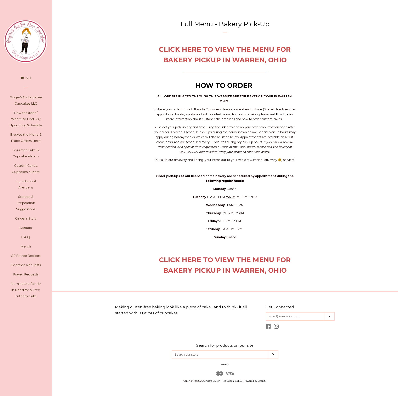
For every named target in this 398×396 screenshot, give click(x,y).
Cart (27, 78)
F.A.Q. (25, 237)
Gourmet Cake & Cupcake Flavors (26, 153)
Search (225, 364)
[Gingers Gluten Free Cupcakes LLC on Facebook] (268, 327)
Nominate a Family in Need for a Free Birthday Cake (26, 290)
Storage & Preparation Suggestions (25, 203)
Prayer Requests (26, 274)
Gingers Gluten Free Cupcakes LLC (222, 380)
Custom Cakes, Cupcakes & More (26, 169)
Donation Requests (26, 265)
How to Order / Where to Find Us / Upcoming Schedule (25, 119)
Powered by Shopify (255, 380)
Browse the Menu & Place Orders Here (25, 138)
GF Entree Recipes (25, 256)
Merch (26, 246)
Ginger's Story (25, 218)
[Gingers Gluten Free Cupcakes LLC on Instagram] (276, 327)
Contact (25, 228)
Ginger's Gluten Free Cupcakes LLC (26, 100)
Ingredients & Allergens (25, 184)
